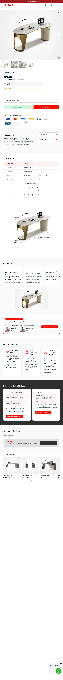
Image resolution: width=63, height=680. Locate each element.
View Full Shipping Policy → (14, 416)
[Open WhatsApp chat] (58, 671)
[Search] (42, 5)
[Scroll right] (57, 275)
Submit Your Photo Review (48, 443)
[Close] (61, 664)
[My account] (48, 5)
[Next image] (58, 34)
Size (6, 99)
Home (6, 8)
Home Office (13, 8)
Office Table (20, 8)
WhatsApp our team (47, 404)
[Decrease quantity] (5, 94)
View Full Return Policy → (42, 412)
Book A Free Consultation (49, 326)
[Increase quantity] (14, 94)
